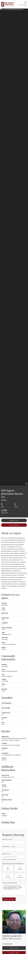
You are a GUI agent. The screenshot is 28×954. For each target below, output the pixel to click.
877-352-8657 (23, 5)
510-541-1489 (8, 944)
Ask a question (14, 525)
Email (6, 853)
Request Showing (9, 899)
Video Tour (14, 948)
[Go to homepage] (10, 4)
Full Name (7, 839)
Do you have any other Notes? (9, 883)
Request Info (14, 520)
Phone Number (8, 846)
